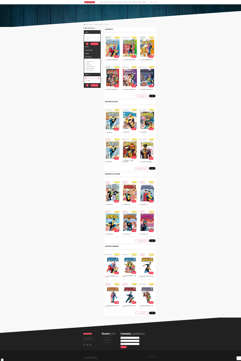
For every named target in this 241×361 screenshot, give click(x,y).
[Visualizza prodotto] (115, 62)
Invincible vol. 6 (144, 234)
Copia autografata (90, 68)
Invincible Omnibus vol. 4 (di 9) (130, 306)
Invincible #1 (109, 132)
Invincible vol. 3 (144, 204)
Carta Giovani (125, 2)
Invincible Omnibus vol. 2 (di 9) (147, 277)
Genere (109, 2)
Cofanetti (109, 29)
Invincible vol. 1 (109, 204)
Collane (101, 2)
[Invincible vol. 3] (147, 194)
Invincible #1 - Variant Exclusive (128, 161)
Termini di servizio (107, 342)
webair (156, 356)
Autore (87, 46)
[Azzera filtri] (87, 44)
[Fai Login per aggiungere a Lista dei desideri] (107, 62)
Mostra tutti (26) (141, 240)
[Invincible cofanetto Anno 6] (147, 79)
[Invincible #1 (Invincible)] (147, 151)
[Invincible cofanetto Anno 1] (112, 49)
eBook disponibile (115, 207)
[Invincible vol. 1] (112, 194)
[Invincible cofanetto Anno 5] (130, 79)
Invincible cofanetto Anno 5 (130, 89)
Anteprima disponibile (91, 66)
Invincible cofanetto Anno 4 (112, 89)
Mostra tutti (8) (141, 96)
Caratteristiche (89, 50)
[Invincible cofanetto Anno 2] (130, 49)
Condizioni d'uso (106, 337)
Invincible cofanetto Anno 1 (112, 59)
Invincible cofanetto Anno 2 (130, 59)
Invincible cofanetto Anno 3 (147, 59)
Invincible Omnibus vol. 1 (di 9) (112, 277)
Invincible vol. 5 (127, 234)
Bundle (130, 2)
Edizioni (105, 2)
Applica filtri (95, 43)
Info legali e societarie (107, 339)
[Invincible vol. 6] (147, 223)
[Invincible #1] (112, 122)
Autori (116, 2)
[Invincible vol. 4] (112, 223)
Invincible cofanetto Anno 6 (147, 89)
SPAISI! (140, 2)
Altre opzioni (88, 56)
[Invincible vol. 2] (130, 194)
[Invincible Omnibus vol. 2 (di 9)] (147, 266)
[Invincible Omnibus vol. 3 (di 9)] (112, 296)
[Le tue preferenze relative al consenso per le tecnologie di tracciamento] (2, 360)
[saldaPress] (89, 2)
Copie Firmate (135, 2)
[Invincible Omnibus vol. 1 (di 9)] (112, 266)
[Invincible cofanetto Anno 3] (147, 49)
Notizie (112, 2)
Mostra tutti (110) (140, 168)
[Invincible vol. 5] (130, 223)
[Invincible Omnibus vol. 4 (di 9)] (130, 296)
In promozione (89, 61)
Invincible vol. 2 (127, 204)
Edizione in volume (112, 174)
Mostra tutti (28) (141, 313)
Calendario (144, 2)
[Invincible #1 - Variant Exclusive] (130, 151)
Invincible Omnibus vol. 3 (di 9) (112, 306)
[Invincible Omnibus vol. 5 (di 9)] (147, 296)
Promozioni (120, 2)
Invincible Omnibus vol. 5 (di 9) (147, 306)
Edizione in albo (111, 101)
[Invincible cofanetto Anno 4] (112, 79)
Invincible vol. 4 (109, 234)
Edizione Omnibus (112, 246)
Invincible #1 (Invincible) (146, 161)
